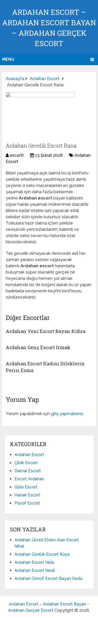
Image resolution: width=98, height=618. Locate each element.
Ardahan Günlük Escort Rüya (42, 554)
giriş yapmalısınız (67, 413)
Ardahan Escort (29, 454)
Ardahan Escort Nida (34, 562)
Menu (8, 59)
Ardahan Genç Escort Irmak (38, 347)
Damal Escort (27, 470)
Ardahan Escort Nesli (34, 570)
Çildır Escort (26, 462)
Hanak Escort (27, 495)
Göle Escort (25, 486)
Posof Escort (27, 503)
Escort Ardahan (29, 478)
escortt (17, 155)
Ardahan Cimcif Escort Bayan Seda (48, 578)
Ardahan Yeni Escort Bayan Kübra (45, 331)
